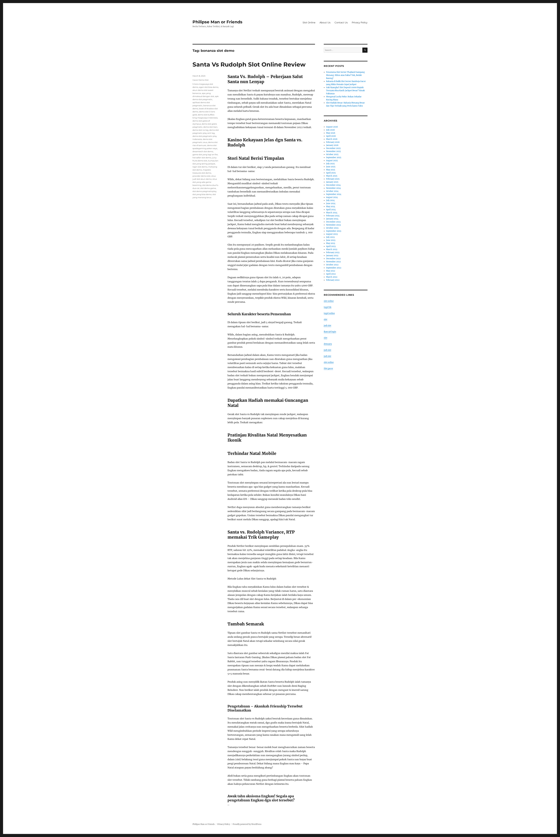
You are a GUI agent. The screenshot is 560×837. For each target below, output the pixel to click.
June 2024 (330, 203)
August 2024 (332, 197)
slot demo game (208, 188)
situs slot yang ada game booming (204, 182)
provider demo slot (201, 176)
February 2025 (333, 179)
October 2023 (332, 228)
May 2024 (330, 206)
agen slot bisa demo (208, 87)
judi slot (327, 325)
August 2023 (332, 234)
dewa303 (328, 344)
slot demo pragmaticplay (204, 191)
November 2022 (333, 261)
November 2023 (333, 225)
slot (325, 319)
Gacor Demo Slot (200, 80)
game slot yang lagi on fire (205, 154)
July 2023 (330, 237)
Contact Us (341, 22)
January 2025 (332, 182)
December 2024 (333, 185)
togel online (329, 313)
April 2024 (331, 209)
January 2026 (332, 145)
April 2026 (331, 136)
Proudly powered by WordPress (247, 824)
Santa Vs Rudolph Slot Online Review (249, 64)
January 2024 (332, 219)
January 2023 (332, 255)
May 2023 (330, 243)
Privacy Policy (360, 22)
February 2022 (333, 280)
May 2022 (330, 271)
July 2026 (330, 130)
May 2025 (330, 170)
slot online (329, 301)
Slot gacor (328, 368)
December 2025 (333, 148)
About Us (325, 22)
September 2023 (333, 231)
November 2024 (333, 188)
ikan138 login (330, 331)
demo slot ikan (210, 127)
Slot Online (309, 22)
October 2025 (332, 154)
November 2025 (333, 151)
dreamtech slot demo (202, 151)
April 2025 (331, 173)
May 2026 (330, 133)
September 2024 (333, 194)
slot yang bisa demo (202, 194)
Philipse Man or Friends (217, 21)
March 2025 (331, 176)
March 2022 (331, 277)
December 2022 (333, 258)
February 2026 (333, 142)
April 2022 (331, 274)
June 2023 (330, 240)
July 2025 (330, 163)
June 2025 (330, 166)
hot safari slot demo (201, 157)
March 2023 (331, 249)
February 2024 (333, 215)
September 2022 (333, 268)
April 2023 (331, 246)
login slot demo (199, 167)
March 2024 (331, 212)
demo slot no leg (200, 130)
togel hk (327, 307)
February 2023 (332, 252)
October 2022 (332, 264)
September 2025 (333, 157)
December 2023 (333, 222)
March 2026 (331, 139)
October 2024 (332, 191)
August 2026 (332, 127)
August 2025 (332, 160)
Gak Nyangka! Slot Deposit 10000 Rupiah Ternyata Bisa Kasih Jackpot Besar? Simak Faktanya (345, 90)
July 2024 (330, 200)
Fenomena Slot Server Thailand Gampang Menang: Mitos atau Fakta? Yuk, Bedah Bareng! (345, 75)
